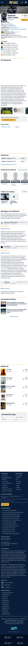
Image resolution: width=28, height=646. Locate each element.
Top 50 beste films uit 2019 (8, 531)
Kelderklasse (5, 610)
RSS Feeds (17, 623)
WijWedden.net (5, 608)
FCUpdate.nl (5, 596)
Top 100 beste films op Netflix (9, 522)
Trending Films (4, 473)
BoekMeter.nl (5, 604)
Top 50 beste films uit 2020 (8, 527)
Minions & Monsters (6, 483)
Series (7, 5)
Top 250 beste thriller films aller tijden (11, 514)
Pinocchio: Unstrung (7, 489)
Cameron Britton (14, 29)
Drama (6, 24)
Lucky (17, 485)
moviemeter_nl (7, 587)
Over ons (17, 618)
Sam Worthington (22, 29)
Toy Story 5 (5, 475)
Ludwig (18, 487)
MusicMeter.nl (5, 602)
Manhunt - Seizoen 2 (7, 161)
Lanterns (18, 477)
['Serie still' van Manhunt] (6, 111)
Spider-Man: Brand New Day (6, 478)
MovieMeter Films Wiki (10, 620)
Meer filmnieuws (14, 316)
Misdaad (11, 24)
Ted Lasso (18, 489)
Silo (17, 479)
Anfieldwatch (5, 612)
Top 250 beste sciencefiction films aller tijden (12, 512)
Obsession (4, 485)
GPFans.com (5, 598)
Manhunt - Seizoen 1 (7, 158)
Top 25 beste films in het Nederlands (10, 533)
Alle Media (24, 191)
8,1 (17, 32)
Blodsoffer (18, 481)
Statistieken (16, 10)
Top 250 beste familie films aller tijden (11, 516)
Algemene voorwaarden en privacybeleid (13, 622)
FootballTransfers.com (7, 592)
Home (2, 5)
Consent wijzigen (9, 623)
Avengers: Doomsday (7, 491)
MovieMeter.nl (5, 600)
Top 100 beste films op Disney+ (9, 524)
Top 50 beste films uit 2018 (8, 529)
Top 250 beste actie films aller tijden (10, 518)
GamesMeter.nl (5, 606)
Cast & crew (8, 10)
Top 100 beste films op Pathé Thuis (10, 526)
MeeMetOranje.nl (6, 613)
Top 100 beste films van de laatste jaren (11, 520)
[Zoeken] (22, 2)
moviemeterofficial (8, 582)
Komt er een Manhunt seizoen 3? (9, 164)
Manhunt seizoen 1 (5, 228)
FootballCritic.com (6, 594)
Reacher (18, 483)
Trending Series (18, 473)
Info (2, 10)
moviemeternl (6, 585)
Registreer (3, 618)
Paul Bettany (6, 30)
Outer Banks (19, 475)
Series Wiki (19, 620)
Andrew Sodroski (14, 27)
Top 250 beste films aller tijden (9, 510)
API (22, 623)
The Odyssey (5, 481)
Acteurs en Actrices (22, 169)
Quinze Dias (5, 487)
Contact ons (11, 618)
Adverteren (23, 618)
